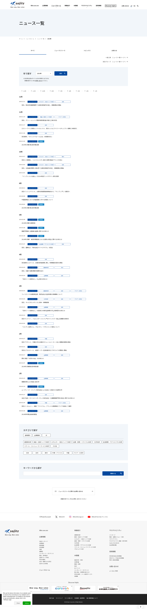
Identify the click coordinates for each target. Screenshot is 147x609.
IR (46, 435)
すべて (33, 50)
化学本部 (97, 442)
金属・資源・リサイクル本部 (82, 442)
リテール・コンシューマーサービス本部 (36, 446)
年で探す (27, 73)
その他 (55, 446)
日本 (27, 453)
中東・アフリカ (57, 453)
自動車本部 (27, 442)
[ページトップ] (140, 607)
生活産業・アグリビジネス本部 (112, 442)
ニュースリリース (60, 50)
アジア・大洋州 (78, 453)
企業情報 (37, 435)
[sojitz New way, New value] (17, 4)
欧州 (46, 453)
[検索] (137, 6)
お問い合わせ (38, 81)
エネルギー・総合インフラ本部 (61, 442)
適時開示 (27, 435)
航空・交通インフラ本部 (41, 442)
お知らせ (114, 50)
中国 (68, 453)
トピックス (87, 50)
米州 (37, 453)
